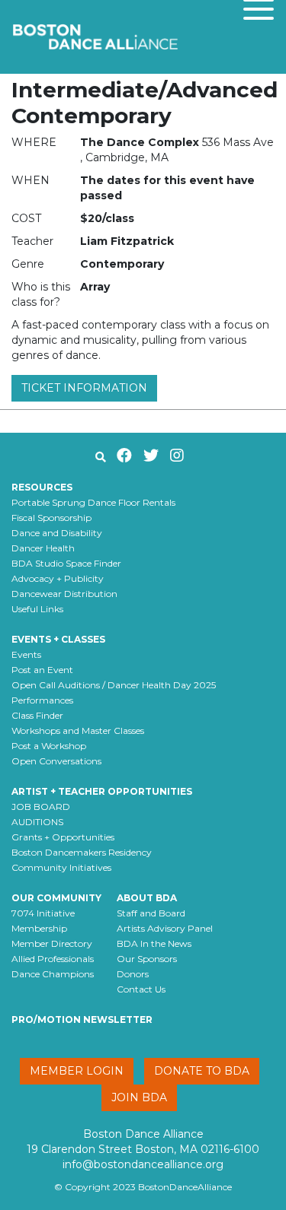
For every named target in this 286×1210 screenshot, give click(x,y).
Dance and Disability (56, 532)
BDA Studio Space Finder (66, 563)
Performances (42, 700)
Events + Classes (58, 639)
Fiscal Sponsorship (51, 517)
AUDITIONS (37, 821)
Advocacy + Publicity (57, 578)
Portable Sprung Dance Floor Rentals (93, 502)
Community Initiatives (61, 867)
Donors (133, 974)
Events (26, 654)
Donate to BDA (201, 1071)
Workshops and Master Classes (77, 730)
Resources (41, 487)
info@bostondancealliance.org (143, 1164)
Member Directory (51, 943)
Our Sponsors (147, 958)
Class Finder (37, 715)
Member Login (77, 1071)
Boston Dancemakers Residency (81, 852)
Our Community (56, 898)
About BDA (147, 898)
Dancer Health (43, 548)
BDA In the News (154, 943)
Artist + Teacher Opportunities (101, 791)
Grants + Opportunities (62, 837)
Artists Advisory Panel (165, 928)
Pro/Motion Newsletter (82, 1019)
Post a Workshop (48, 745)
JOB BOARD (40, 806)
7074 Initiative (43, 913)
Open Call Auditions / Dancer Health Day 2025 (113, 685)
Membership (39, 928)
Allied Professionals (52, 958)
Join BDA (139, 1097)
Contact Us (141, 989)
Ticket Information (84, 388)
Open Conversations (56, 761)
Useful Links (37, 609)
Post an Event (42, 669)
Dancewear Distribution (64, 593)
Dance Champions (52, 974)
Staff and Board (151, 913)
